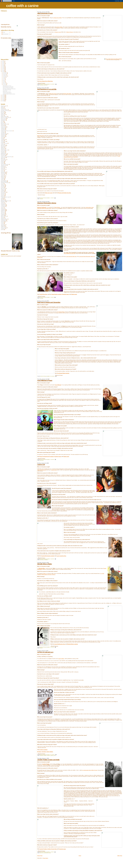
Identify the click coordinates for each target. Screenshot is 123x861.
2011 (3, 98)
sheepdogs (41, 298)
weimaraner (3, 224)
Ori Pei (2, 183)
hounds (2, 162)
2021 (3, 64)
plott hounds (3, 188)
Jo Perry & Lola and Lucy (45, 652)
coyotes (2, 144)
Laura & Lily (41, 464)
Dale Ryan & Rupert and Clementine (48, 302)
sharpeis (2, 208)
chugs (2, 138)
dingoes (2, 147)
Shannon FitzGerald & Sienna (46, 203)
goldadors (2, 152)
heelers (2, 161)
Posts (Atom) (45, 858)
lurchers (2, 174)
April (4, 81)
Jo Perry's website (43, 749)
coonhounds (3, 141)
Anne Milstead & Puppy (44, 380)
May (4, 80)
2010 (3, 99)
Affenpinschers (3, 105)
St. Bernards (3, 220)
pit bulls (2, 187)
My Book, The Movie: (45, 751)
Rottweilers (3, 201)
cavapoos (2, 131)
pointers (2, 191)
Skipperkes (3, 214)
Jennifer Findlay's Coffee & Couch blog (48, 848)
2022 (3, 63)
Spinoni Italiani (3, 216)
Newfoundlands (4, 181)
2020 (3, 65)
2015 (3, 71)
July (4, 78)
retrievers (48, 755)
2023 (3, 62)
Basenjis (2, 111)
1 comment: (52, 197)
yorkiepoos (3, 228)
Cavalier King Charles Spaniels (6, 130)
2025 (3, 61)
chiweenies (3, 136)
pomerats (2, 193)
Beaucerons (3, 114)
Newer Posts (39, 855)
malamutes (3, 175)
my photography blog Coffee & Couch (89, 770)
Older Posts (119, 855)
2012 (3, 97)
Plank (44, 573)
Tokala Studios (57, 207)
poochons (2, 195)
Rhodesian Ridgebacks (5, 200)
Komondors (3, 169)
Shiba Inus (3, 211)
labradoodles (46, 852)
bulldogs (2, 125)
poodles (49, 852)
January (4, 84)
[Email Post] (55, 197)
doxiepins (2, 149)
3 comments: (52, 459)
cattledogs (3, 128)
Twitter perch (74, 294)
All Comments (5, 34)
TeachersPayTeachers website (47, 555)
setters (2, 207)
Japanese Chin (3, 165)
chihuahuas (41, 755)
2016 (3, 70)
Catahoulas (3, 127)
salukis (2, 202)
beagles (2, 113)
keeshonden (3, 167)
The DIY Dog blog (43, 294)
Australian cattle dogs (5, 110)
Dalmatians (3, 146)
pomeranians (42, 559)
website (63, 373)
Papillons (2, 184)
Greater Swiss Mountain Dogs (6, 156)
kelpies (2, 168)
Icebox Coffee (59, 26)
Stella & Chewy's (69, 32)
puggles (2, 197)
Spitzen (2, 217)
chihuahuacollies (4, 133)
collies (2, 140)
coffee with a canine (22, 6)
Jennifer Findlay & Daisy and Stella (48, 760)
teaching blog (54, 469)
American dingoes (4, 109)
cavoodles (3, 132)
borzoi (2, 121)
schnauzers (3, 205)
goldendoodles (3, 153)
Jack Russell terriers (5, 164)
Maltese (2, 176)
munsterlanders (4, 180)
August (4, 77)
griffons (2, 158)
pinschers (2, 186)
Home (80, 855)
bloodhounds (3, 120)
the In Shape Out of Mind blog (46, 81)
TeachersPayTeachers (41, 469)
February (4, 83)
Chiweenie (3, 135)
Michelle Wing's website (72, 644)
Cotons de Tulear (4, 143)
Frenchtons (3, 151)
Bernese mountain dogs (5, 117)
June (4, 79)
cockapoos (3, 139)
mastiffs (2, 178)
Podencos (3, 189)
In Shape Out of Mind (57, 17)
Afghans (2, 106)
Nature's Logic (58, 32)
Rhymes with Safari (67, 93)
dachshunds (42, 460)
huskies (2, 163)
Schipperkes (3, 204)
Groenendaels (3, 159)
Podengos (3, 190)
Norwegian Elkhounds (5, 182)
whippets (2, 225)
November (5, 73)
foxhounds (3, 150)
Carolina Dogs (3, 126)
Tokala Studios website (56, 294)
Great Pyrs (3, 155)
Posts (3, 32)
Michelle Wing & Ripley (44, 564)
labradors (45, 755)
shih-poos (2, 212)
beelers (2, 115)
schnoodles (3, 206)
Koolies (2, 170)
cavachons (3, 129)
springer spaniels (4, 219)
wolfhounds (3, 226)
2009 (3, 100)
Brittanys (2, 123)
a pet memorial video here (71, 256)
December (5, 72)
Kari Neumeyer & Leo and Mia (46, 89)
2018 (3, 68)
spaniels (51, 755)
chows (2, 137)
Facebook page (65, 294)
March (4, 82)
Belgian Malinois (4, 116)
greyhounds (3, 157)
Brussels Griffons (4, 124)
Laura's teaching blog (61, 555)
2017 (3, 69)
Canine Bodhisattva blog (59, 644)
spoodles (2, 218)
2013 (3, 96)
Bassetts (2, 112)
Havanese (3, 160)
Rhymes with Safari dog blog (64, 192)
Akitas (2, 107)
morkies (2, 179)
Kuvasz (2, 171)
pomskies (2, 194)
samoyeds (3, 203)
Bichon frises (42, 852)
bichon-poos (3, 119)
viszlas (2, 222)
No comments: (52, 376)
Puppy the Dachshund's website (46, 456)
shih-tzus (2, 213)
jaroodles (2, 166)
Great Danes (3, 154)
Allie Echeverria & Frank (45, 13)
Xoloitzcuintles (3, 227)
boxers (2, 122)
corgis (2, 142)
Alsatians (2, 108)
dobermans (3, 148)
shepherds (41, 198)
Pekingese (3, 185)
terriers (54, 755)
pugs (2, 198)
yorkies (2, 229)
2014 (3, 95)
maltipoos (2, 177)
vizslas (2, 223)
